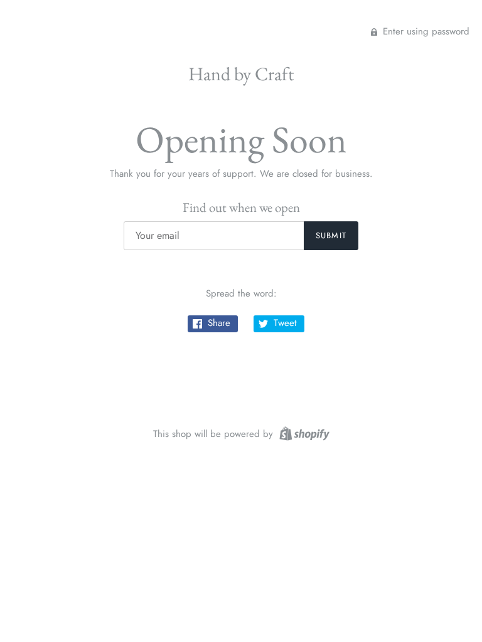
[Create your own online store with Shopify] (302, 432)
